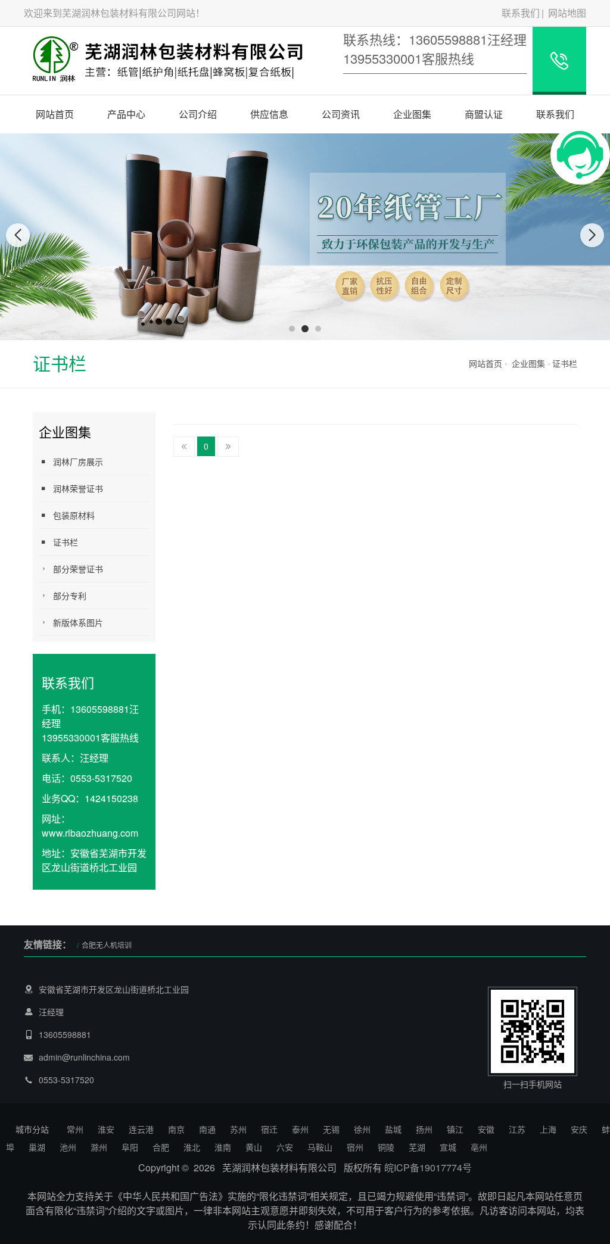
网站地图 (567, 13)
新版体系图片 (78, 622)
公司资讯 (341, 114)
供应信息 (269, 114)
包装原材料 (74, 515)
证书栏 (564, 363)
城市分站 (32, 1129)
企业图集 (412, 114)
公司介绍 (198, 114)
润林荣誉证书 (78, 488)
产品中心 (126, 114)
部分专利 (69, 595)
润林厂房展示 (78, 461)
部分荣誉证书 (78, 569)
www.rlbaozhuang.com (90, 833)
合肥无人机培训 (107, 945)
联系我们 (521, 13)
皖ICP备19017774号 (428, 1167)
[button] (292, 329)
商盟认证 (484, 114)
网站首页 (55, 114)
